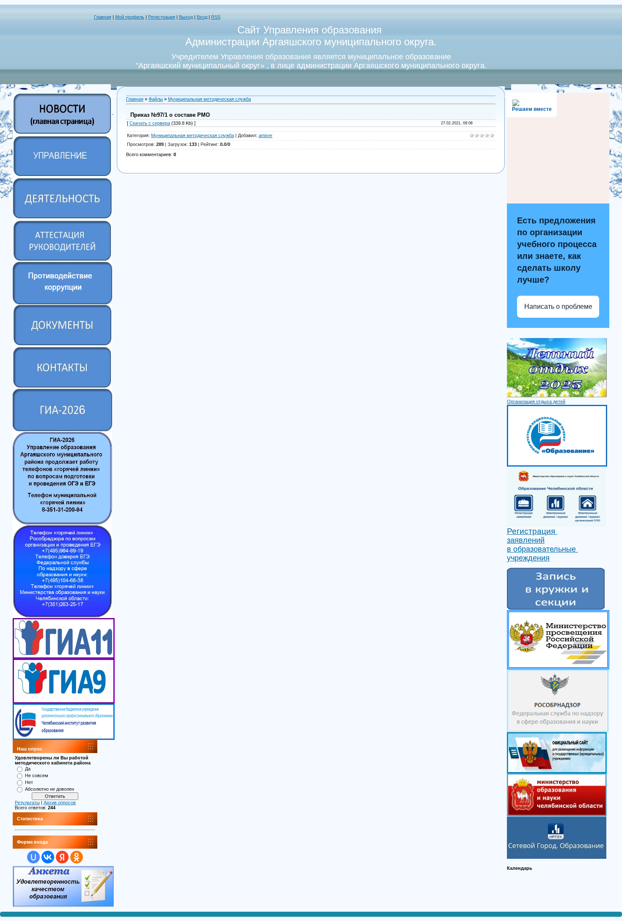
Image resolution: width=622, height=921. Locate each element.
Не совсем (36, 775)
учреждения (528, 558)
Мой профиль (129, 16)
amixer (265, 135)
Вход (202, 16)
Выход (186, 16)
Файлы (156, 99)
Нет (29, 782)
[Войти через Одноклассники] (76, 857)
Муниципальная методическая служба (209, 99)
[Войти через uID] (33, 857)
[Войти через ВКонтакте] (47, 857)
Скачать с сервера (149, 123)
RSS (215, 16)
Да (27, 768)
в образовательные (542, 549)
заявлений (526, 540)
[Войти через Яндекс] (62, 857)
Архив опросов (60, 802)
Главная (102, 16)
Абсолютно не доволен (49, 789)
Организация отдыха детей (536, 401)
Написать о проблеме (558, 306)
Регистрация (161, 16)
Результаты (27, 802)
